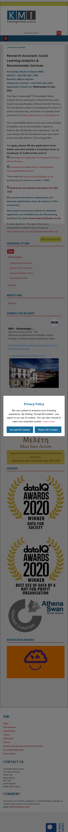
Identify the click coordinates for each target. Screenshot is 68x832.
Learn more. (49, 421)
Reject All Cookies (48, 429)
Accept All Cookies (20, 429)
